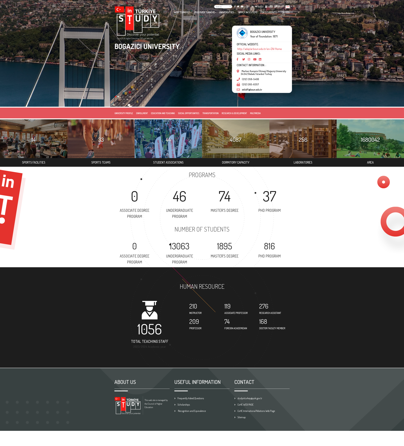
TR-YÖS (285, 12)
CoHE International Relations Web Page (256, 410)
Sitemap (242, 417)
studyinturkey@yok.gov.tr (250, 398)
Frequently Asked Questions (191, 398)
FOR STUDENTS (269, 12)
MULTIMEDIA (255, 113)
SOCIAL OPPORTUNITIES (188, 113)
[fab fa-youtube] (242, 6)
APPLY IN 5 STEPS (247, 12)
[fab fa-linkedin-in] (252, 6)
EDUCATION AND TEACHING (163, 113)
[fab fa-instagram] (247, 6)
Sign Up (260, 6)
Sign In (270, 6)
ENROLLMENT (142, 113)
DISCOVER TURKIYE (205, 12)
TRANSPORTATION (210, 113)
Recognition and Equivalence (192, 410)
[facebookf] (235, 6)
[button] (289, 6)
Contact (280, 6)
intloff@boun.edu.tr (252, 89)
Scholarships (184, 404)
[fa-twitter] (238, 6)
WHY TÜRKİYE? (182, 12)
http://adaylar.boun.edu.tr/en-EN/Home (259, 49)
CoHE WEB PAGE (246, 404)
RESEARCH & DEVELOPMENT (234, 113)
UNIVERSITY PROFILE (124, 113)
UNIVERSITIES (226, 12)
